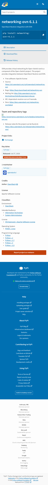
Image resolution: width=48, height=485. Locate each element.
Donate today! (24, 287)
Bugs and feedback (24, 350)
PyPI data (6, 150)
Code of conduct (23, 380)
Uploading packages (23, 305)
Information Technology (14, 212)
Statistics (24, 332)
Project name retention (23, 311)
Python (7, 235)
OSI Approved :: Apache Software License (20, 222)
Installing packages (23, 302)
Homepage (9, 140)
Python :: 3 (9, 243)
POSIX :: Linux (10, 228)
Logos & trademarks (24, 335)
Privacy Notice (23, 383)
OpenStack (12, 184)
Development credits (23, 362)
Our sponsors (24, 338)
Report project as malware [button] (24, 252)
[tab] (24, 47)
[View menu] (37, 4)
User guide (23, 308)
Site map (35, 480)
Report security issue (24, 377)
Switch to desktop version (24, 393)
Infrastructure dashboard (23, 329)
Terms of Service (23, 374)
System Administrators (13, 215)
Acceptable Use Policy (23, 386)
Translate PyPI (23, 356)
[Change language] (43, 4)
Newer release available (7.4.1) (15, 157)
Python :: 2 (9, 238)
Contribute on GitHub (23, 353)
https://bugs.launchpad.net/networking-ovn (26, 90)
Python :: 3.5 (9, 245)
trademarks (11, 478)
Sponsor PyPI (24, 359)
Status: (24, 281)
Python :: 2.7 (9, 240)
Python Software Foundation (27, 478)
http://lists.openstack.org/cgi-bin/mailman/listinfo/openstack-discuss (20, 94)
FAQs (24, 314)
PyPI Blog (23, 326)
